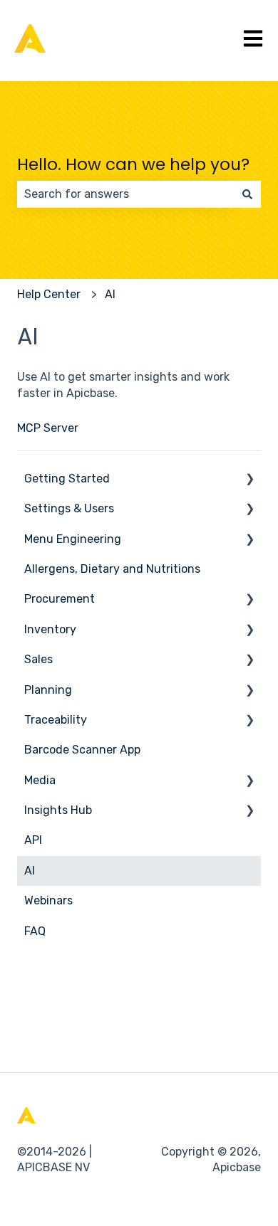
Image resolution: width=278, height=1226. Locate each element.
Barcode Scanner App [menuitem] (82, 749)
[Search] (247, 194)
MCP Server (47, 428)
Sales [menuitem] (38, 659)
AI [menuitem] (29, 870)
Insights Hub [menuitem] (58, 810)
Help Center (49, 294)
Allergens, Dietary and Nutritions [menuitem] (112, 569)
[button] (249, 480)
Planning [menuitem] (48, 690)
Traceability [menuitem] (55, 719)
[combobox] (125, 194)
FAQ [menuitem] (35, 931)
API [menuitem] (33, 840)
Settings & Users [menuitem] (69, 508)
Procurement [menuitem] (59, 599)
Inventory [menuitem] (50, 629)
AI (110, 294)
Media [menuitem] (40, 780)
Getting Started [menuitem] (67, 478)
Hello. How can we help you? (133, 164)
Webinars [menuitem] (48, 900)
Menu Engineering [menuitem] (72, 539)
